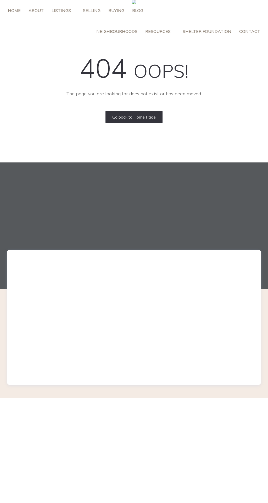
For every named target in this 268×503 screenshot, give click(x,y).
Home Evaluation (90, 432)
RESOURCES (158, 31)
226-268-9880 (49, 285)
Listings (62, 10)
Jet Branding (197, 497)
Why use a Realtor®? (94, 440)
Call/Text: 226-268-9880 (230, 446)
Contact (249, 31)
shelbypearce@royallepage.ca (225, 291)
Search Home (150, 457)
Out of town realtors (156, 440)
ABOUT (36, 10)
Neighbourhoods (116, 31)
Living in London (89, 456)
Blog (137, 10)
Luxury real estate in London (163, 424)
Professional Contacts (158, 432)
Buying (116, 10)
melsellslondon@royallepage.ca (43, 291)
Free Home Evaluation (94, 424)
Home (14, 10)
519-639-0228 (233, 285)
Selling (91, 10)
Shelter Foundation (207, 31)
